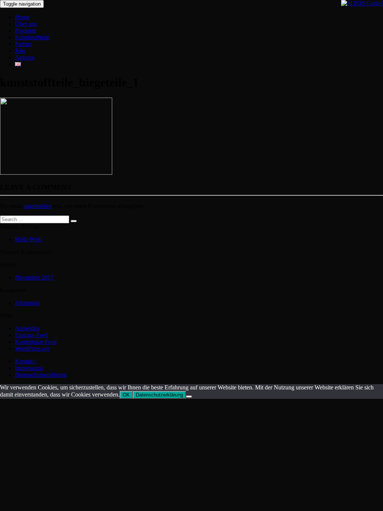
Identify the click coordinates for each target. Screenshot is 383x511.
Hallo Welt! (28, 239)
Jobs (20, 51)
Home (22, 17)
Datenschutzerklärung (41, 374)
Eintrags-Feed (31, 335)
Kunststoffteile (32, 37)
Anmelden (27, 328)
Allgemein (27, 303)
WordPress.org (32, 348)
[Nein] (189, 396)
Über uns (26, 24)
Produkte (25, 30)
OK (126, 395)
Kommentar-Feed (35, 342)
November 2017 (34, 277)
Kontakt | (26, 361)
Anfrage (24, 57)
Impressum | (29, 368)
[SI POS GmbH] (362, 3)
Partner (23, 44)
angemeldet (37, 206)
